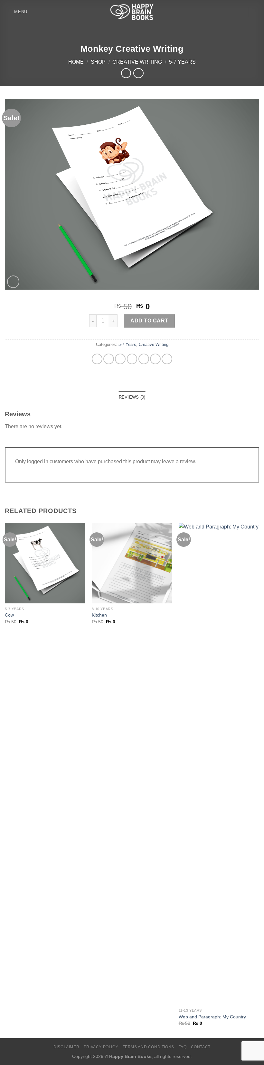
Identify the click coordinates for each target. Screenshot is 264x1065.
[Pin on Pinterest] (155, 359)
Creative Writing (137, 62)
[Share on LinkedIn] (167, 359)
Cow (9, 615)
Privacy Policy (101, 1047)
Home (76, 62)
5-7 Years (182, 62)
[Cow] (45, 563)
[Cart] (256, 12)
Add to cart (149, 320)
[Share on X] (120, 359)
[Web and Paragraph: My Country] (219, 764)
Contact (201, 1047)
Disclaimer (66, 1047)
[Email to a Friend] (143, 359)
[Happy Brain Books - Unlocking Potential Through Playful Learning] (132, 11)
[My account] (240, 12)
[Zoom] (13, 281)
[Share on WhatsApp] (97, 359)
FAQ (182, 1047)
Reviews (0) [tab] (132, 397)
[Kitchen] (132, 563)
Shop (98, 62)
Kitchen (99, 615)
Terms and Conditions (148, 1047)
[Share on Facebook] (108, 359)
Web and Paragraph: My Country (212, 1016)
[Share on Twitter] (132, 359)
